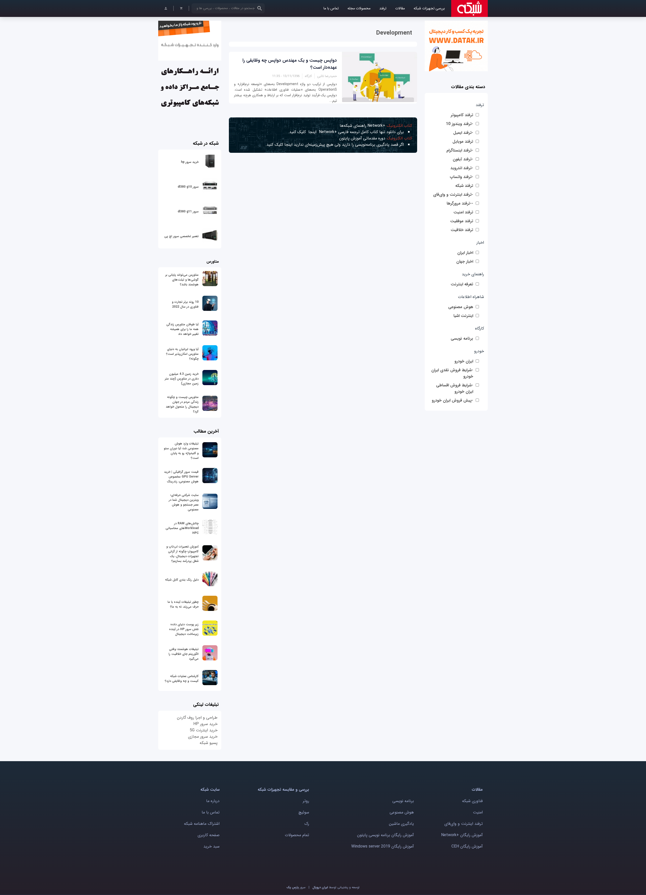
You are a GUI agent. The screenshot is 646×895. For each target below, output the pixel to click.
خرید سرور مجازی (203, 736)
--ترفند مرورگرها (460, 203)
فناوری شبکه (472, 801)
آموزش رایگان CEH (467, 846)
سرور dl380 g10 (188, 186)
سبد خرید (211, 846)
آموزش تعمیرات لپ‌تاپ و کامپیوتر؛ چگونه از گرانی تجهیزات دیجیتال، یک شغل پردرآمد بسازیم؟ (182, 553)
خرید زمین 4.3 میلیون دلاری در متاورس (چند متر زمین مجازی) (182, 378)
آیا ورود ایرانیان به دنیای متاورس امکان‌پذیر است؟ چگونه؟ (182, 354)
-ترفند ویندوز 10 (459, 124)
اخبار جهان (464, 261)
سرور (296, 887)
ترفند (382, 8)
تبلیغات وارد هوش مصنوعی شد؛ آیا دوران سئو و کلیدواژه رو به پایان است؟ (181, 450)
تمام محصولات (297, 835)
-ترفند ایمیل (463, 133)
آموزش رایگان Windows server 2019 (382, 846)
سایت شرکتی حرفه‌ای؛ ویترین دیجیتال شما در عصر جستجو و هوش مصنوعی (184, 502)
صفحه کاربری (209, 835)
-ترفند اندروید (461, 168)
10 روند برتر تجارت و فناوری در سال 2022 (185, 304)
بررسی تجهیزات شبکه (429, 8)
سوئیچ (304, 812)
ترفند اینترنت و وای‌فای (463, 824)
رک (306, 824)
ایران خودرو (463, 361)
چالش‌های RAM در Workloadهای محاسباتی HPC (182, 528)
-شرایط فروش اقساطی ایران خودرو (454, 388)
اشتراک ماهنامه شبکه (202, 824)
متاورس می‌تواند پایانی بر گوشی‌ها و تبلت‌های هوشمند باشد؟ (182, 279)
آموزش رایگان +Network (462, 835)
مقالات (400, 8)
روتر (306, 801)
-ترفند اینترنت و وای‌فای (453, 194)
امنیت (478, 812)
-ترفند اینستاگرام (459, 150)
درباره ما (213, 801)
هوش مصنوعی (460, 307)
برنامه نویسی (462, 338)
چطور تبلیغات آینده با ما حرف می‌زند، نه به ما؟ (183, 604)
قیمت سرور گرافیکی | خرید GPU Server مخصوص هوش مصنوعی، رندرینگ (181, 476)
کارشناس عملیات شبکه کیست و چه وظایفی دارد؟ (182, 678)
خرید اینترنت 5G (204, 730)
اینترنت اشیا (463, 316)
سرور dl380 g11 (188, 211)
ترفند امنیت (463, 212)
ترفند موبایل (462, 141)
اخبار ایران (465, 253)
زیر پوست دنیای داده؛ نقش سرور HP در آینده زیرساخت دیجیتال (184, 629)
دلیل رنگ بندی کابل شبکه (182, 579)
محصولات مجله (358, 8)
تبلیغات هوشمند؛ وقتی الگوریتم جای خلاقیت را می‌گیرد (184, 654)
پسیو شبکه (209, 743)
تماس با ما (331, 8)
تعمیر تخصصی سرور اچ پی (181, 236)
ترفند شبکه (464, 186)
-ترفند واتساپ (461, 177)
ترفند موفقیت (461, 221)
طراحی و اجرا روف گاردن (197, 717)
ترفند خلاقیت (462, 230)
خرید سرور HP (205, 724)
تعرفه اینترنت (462, 284)
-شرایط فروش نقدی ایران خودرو (452, 373)
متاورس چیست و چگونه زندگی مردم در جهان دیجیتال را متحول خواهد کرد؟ (182, 404)
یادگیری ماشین (401, 824)
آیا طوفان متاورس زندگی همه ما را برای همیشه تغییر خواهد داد (182, 329)
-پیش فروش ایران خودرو (452, 400)
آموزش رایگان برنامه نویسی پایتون (385, 835)
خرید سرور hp (190, 162)
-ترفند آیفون (463, 159)
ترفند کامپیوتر (462, 115)
